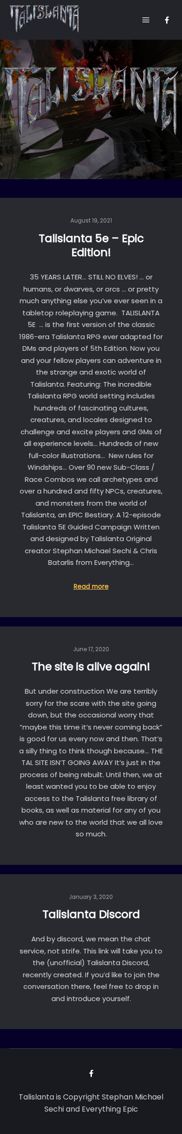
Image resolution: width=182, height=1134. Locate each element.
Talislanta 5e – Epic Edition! (91, 245)
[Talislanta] (44, 20)
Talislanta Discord (91, 914)
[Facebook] (167, 20)
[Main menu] (146, 20)
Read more (91, 586)
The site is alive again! (91, 666)
